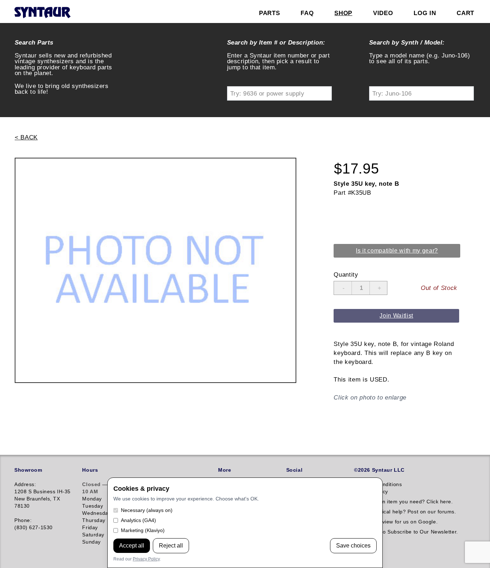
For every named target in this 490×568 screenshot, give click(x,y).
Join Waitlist (396, 316)
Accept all (131, 545)
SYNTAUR (42, 13)
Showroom (28, 470)
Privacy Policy (146, 559)
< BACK (26, 137)
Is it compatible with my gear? (397, 251)
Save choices (353, 545)
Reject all (171, 545)
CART (465, 13)
